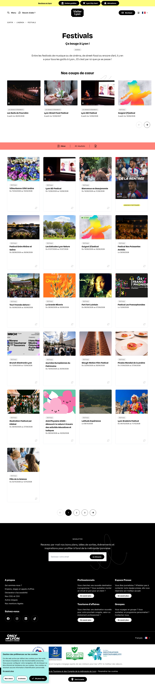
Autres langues (11, 600)
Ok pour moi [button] (39, 678)
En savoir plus (85, 596)
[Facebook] (8, 618)
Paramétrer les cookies (108, 671)
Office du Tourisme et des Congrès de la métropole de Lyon (70, 671)
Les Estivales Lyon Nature (58, 246)
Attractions (111, 3)
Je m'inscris (97, 557)
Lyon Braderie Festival (128, 420)
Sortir (10, 22)
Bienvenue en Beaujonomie (95, 188)
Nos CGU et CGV (12, 596)
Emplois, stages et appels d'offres (19, 589)
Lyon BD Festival (53, 188)
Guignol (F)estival (90, 246)
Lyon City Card (92, 3)
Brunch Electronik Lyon (21, 362)
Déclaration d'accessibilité (16, 592)
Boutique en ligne (45, 3)
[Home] (77, 13)
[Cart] (138, 13)
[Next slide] (147, 125)
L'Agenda (20, 22)
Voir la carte (79, 679)
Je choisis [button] (22, 678)
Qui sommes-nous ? (13, 585)
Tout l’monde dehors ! (20, 304)
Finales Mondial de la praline (131, 362)
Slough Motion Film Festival (95, 362)
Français (138, 638)
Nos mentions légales (14, 603)
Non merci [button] (9, 678)
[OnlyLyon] (12, 638)
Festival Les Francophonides (131, 304)
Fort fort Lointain (90, 304)
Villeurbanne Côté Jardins (22, 188)
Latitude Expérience (91, 420)
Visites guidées (70, 3)
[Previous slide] (139, 125)
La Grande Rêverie (54, 304)
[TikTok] (34, 618)
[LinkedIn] (26, 618)
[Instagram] (17, 618)
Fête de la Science (18, 479)
